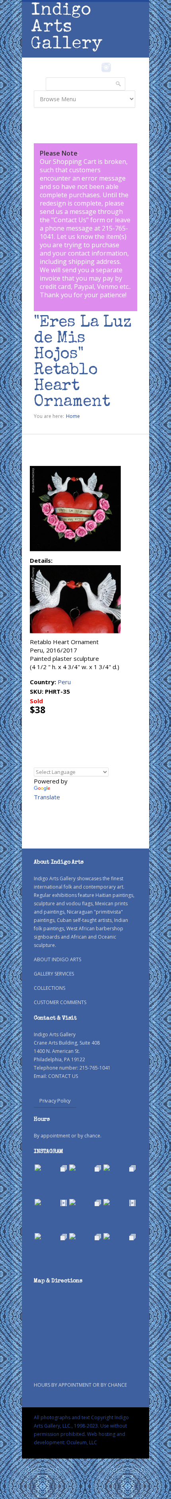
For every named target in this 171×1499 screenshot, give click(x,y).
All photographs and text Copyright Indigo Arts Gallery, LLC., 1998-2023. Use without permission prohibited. (81, 1425)
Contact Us (70, 220)
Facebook (95, 67)
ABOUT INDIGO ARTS (57, 959)
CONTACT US (63, 1076)
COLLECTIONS (49, 988)
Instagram (106, 67)
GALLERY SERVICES (54, 973)
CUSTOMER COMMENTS (60, 1002)
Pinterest (118, 67)
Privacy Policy (55, 1100)
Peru (64, 682)
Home (73, 416)
